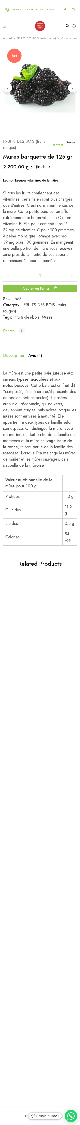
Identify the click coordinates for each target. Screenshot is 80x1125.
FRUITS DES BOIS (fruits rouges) (36, 38)
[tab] (14, 356)
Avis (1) (35, 356)
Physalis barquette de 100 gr (38, 656)
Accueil (7, 38)
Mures (47, 317)
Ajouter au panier (36, 288)
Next (72, 87)
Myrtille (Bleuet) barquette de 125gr (38, 1009)
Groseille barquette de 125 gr (38, 891)
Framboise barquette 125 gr (38, 774)
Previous (7, 87)
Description (13, 356)
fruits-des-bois (27, 317)
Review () (70, 144)
